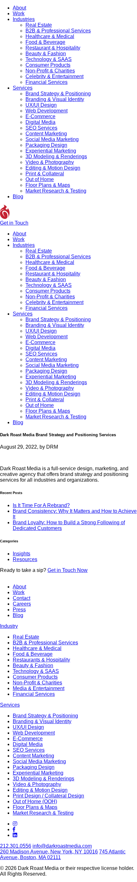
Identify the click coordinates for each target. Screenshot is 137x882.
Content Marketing (46, 133)
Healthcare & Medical (49, 36)
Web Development (46, 110)
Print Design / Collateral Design (48, 795)
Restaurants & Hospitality (41, 659)
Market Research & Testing (55, 190)
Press (19, 609)
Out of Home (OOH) (35, 801)
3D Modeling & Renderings (56, 156)
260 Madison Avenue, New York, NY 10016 (49, 851)
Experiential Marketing (50, 150)
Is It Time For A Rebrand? (41, 505)
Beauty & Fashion (45, 53)
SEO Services (41, 128)
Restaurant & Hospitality (52, 48)
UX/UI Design (41, 105)
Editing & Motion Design (52, 168)
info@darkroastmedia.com (62, 846)
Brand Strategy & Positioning (58, 93)
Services (22, 88)
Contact (21, 598)
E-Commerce (40, 116)
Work (19, 13)
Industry (9, 626)
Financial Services (46, 82)
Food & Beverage (45, 42)
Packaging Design (46, 145)
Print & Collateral (44, 173)
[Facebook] (14, 829)
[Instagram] (15, 823)
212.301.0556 (15, 846)
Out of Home (39, 179)
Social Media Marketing (52, 139)
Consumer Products (47, 65)
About (19, 7)
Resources (25, 559)
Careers (22, 604)
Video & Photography (49, 162)
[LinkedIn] (15, 835)
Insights (21, 553)
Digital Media (40, 122)
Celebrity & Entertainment (54, 76)
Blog (18, 196)
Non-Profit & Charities (50, 70)
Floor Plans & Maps (47, 185)
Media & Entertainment (38, 688)
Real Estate (38, 25)
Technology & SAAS (48, 59)
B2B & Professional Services (58, 30)
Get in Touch (14, 223)
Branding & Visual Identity (54, 99)
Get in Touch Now (67, 570)
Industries (24, 19)
